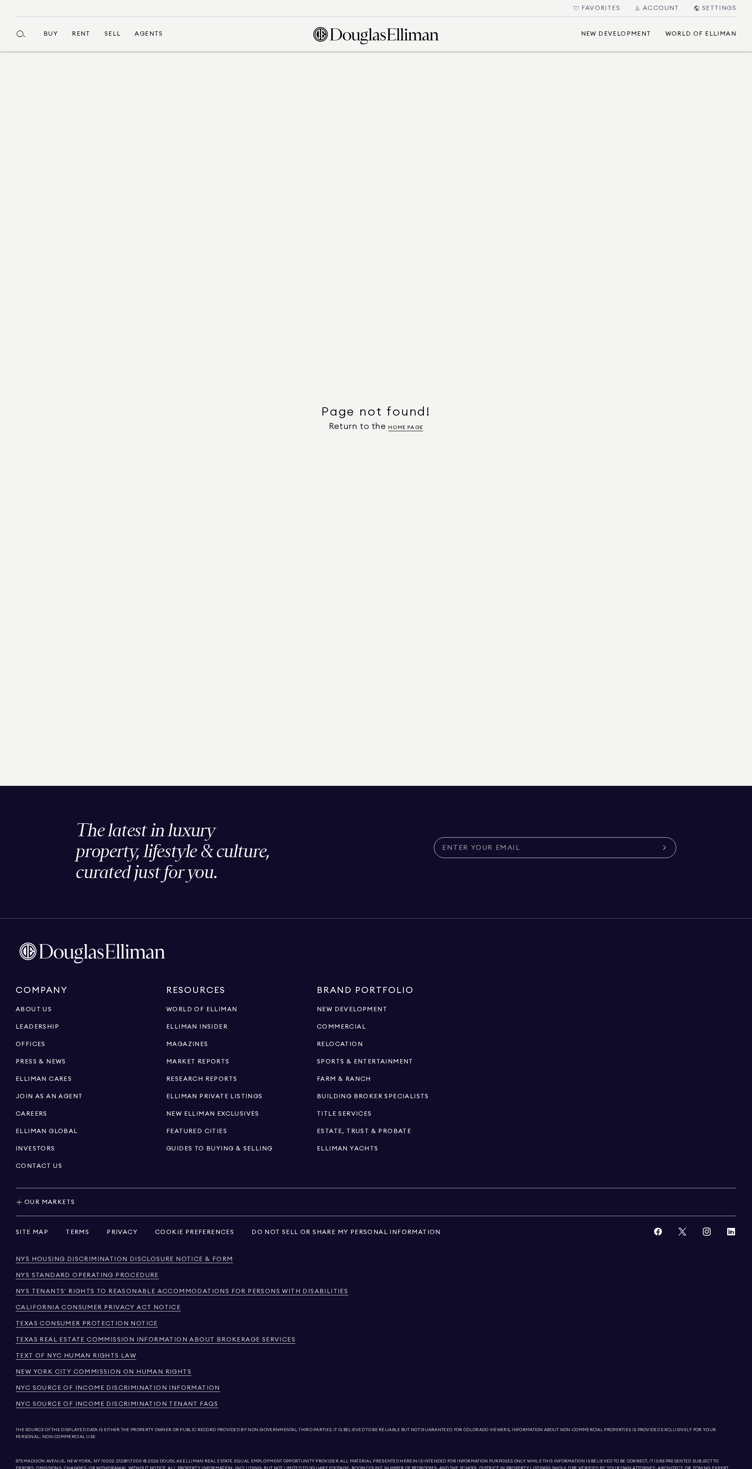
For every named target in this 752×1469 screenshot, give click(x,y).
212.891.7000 (129, 1461)
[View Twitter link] (682, 1234)
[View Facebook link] (658, 1234)
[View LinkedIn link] (731, 1234)
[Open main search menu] (24, 34)
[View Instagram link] (707, 1234)
